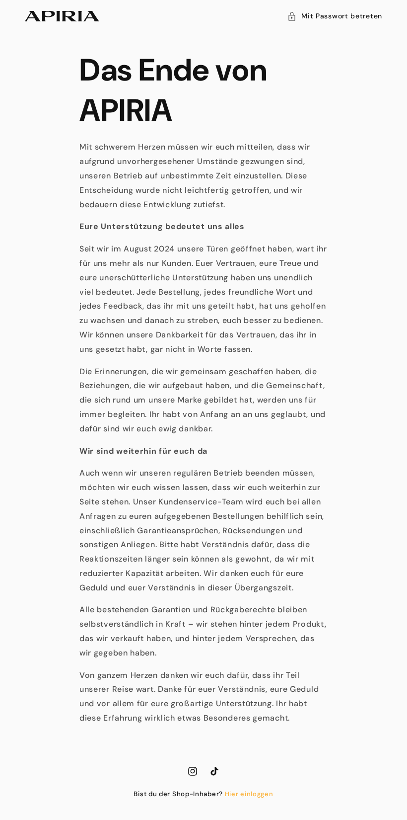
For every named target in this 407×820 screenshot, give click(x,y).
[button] (334, 16)
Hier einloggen (249, 794)
